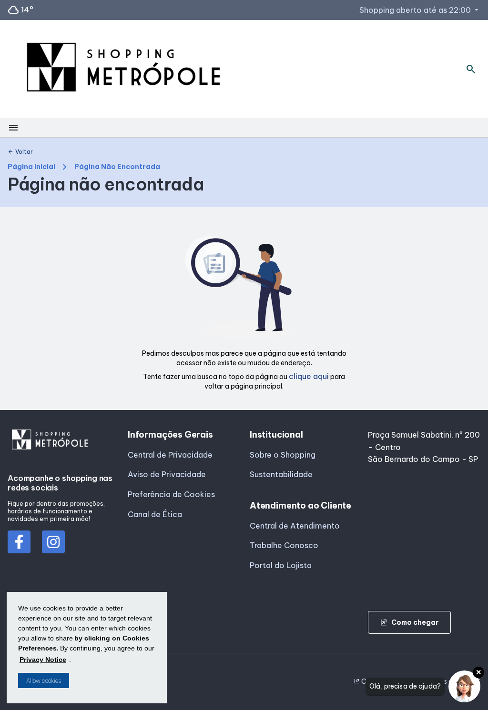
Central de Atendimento (295, 525)
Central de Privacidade (170, 455)
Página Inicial (31, 167)
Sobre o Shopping (282, 455)
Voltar (20, 152)
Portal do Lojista (281, 565)
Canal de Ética (155, 514)
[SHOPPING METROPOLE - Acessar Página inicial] (123, 69)
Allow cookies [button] (43, 680)
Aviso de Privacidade (167, 474)
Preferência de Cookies (171, 494)
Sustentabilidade (281, 474)
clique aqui (309, 376)
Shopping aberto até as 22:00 (419, 10)
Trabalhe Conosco (284, 545)
